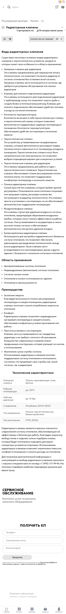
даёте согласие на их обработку (33, 564)
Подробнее (16, 508)
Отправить (48, 557)
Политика (13, 596)
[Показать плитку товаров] (4, 39)
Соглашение (32, 596)
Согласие (22, 596)
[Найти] (9, 7)
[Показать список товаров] (10, 39)
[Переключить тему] (62, 1)
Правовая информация (22, 593)
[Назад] (3, 7)
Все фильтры (9, 31)
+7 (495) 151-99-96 (49, 463)
